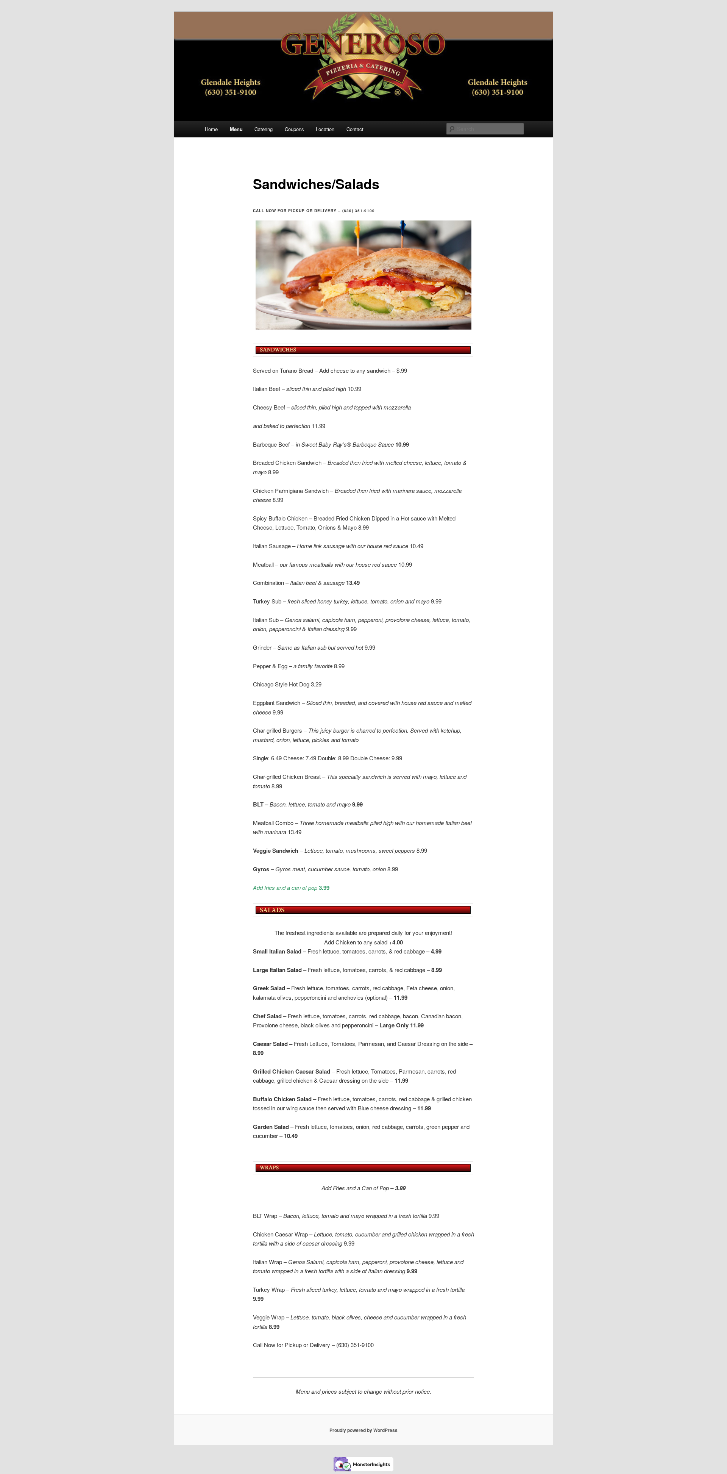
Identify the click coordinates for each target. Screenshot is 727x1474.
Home (211, 129)
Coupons (294, 129)
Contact (355, 129)
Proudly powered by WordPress (363, 1430)
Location (325, 129)
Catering (263, 129)
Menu (236, 129)
